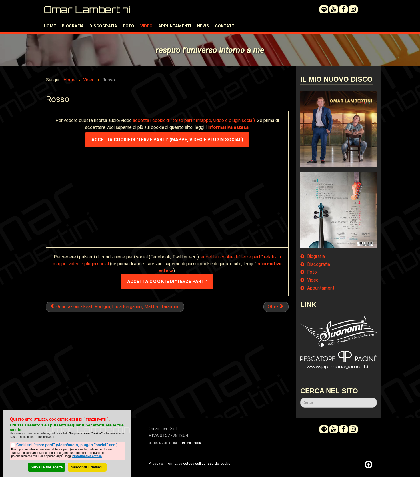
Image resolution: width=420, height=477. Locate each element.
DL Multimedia (192, 443)
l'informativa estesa (87, 456)
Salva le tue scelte (47, 467)
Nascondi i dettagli (87, 467)
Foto (312, 272)
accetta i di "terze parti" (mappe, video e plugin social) (194, 120)
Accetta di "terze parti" (167, 281)
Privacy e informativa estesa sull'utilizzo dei (189, 463)
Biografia (316, 256)
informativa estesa (228, 127)
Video (313, 280)
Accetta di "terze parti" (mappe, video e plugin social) (167, 139)
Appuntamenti (321, 288)
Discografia (318, 264)
